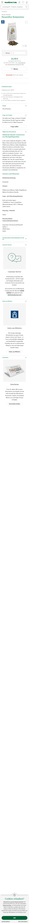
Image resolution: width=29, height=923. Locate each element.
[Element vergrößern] (26, 46)
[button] (26, 22)
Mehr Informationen (22, 921)
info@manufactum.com (14, 295)
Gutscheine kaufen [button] (14, 404)
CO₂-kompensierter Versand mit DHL (14, 64)
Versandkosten (21, 62)
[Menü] (2, 2)
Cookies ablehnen (6, 921)
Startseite (4, 11)
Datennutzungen (7, 905)
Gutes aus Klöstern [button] (14, 351)
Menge (8, 53)
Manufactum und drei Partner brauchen (13, 901)
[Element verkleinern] (23, 46)
